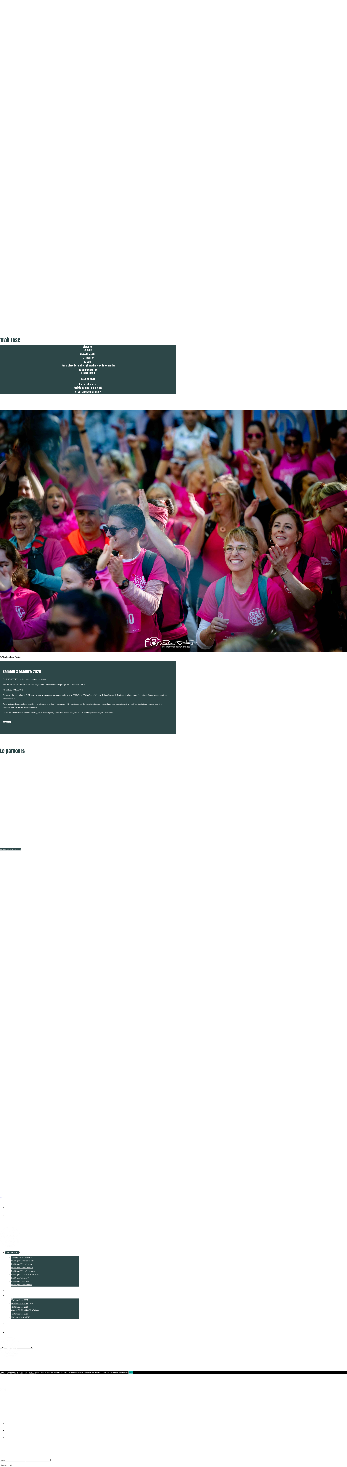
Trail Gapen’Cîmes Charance (22, 1268)
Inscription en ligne (15, 1290)
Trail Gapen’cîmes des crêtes (16, 1430)
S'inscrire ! (7, 722)
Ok (130, 1372)
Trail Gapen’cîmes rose (14, 1437)
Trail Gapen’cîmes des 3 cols (16, 1424)
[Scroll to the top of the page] (0, 1197)
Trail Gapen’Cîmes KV (20, 1278)
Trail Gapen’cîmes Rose (20, 1281)
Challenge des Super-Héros (21, 1257)
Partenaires (11, 1336)
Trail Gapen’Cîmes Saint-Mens (23, 1271)
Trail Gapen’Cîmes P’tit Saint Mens (24, 1275)
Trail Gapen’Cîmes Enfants (21, 1285)
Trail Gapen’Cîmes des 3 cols (22, 1261)
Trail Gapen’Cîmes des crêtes (22, 1264)
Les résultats (11, 1295)
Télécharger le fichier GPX (10, 849)
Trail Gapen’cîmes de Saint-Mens (18, 1434)
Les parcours (12, 1252)
